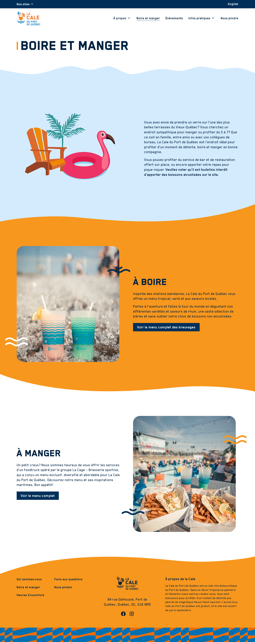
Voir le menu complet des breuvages (166, 327)
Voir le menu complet (38, 496)
